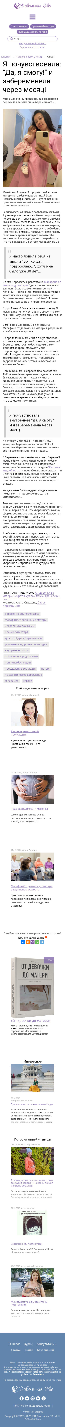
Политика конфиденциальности (32, 1405)
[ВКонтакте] (23, 942)
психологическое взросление (23, 674)
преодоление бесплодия (20, 668)
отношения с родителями (21, 656)
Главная (5, 56)
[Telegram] (42, 942)
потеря (45, 668)
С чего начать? (19, 26)
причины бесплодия (18, 662)
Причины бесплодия (43, 26)
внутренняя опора (16, 650)
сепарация (11, 681)
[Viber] (32, 942)
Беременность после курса (22, 614)
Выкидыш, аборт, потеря (32, 31)
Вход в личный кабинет (32, 43)
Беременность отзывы (33, 47)
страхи (27, 681)
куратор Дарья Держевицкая (23, 638)
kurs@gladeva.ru (53, 1380)
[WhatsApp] (37, 942)
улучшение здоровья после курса (26, 644)
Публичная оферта (32, 1411)
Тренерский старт (16, 632)
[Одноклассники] (28, 942)
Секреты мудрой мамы (28, 596)
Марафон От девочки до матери (25, 620)
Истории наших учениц (29, 56)
